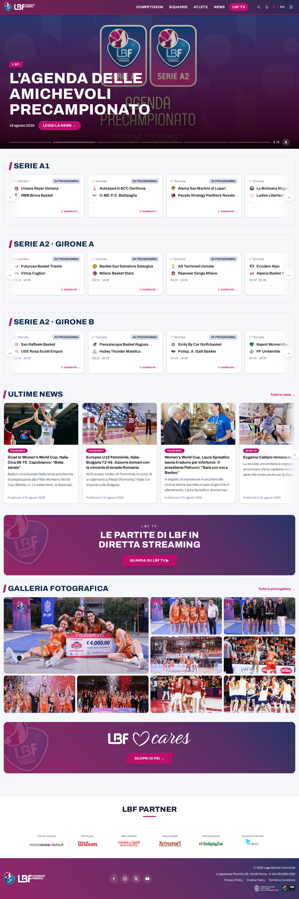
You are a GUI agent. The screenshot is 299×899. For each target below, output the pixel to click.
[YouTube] (147, 878)
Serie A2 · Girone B (54, 322)
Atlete (201, 7)
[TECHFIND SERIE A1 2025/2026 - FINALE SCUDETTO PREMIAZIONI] (39, 694)
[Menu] (291, 7)
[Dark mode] (267, 7)
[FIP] (266, 888)
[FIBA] (288, 888)
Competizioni (149, 7)
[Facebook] (113, 878)
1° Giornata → (70, 211)
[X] (136, 878)
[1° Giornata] (47, 196)
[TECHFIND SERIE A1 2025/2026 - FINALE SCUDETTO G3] (186, 654)
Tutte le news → (282, 394)
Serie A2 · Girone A (54, 244)
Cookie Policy (256, 880)
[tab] (30, 142)
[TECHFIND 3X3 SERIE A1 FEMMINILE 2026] (76, 635)
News (219, 7)
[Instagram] (125, 878)
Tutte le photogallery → (276, 589)
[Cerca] (258, 7)
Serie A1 (32, 166)
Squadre (178, 7)
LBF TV (238, 7)
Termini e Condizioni (282, 880)
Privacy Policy (233, 880)
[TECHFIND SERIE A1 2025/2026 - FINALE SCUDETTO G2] (186, 694)
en (282, 7)
